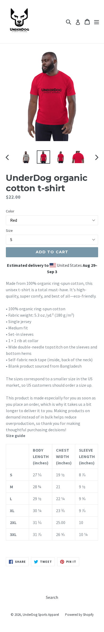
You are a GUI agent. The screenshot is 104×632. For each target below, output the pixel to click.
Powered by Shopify (79, 614)
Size (9, 230)
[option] (26, 157)
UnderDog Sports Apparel (41, 614)
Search (52, 597)
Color (10, 211)
